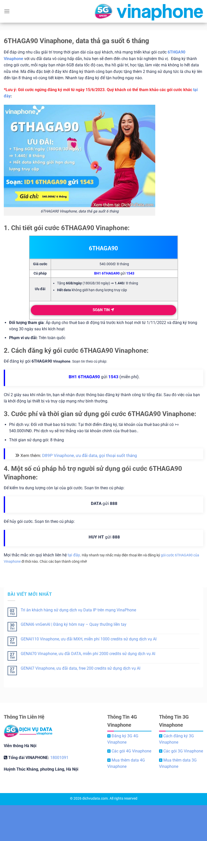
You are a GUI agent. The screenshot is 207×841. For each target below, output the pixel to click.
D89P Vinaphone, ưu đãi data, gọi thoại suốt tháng (89, 455)
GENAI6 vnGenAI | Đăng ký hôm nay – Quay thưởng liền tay (73, 624)
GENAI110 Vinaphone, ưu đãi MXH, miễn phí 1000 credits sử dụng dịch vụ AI (89, 639)
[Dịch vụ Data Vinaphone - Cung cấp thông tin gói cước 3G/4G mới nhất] (103, 11)
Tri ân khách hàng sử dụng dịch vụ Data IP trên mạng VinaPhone (78, 610)
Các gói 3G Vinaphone (183, 751)
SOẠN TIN (102, 310)
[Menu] (7, 11)
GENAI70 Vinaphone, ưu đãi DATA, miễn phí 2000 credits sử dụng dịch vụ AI (88, 653)
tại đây (74, 555)
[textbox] (114, 289)
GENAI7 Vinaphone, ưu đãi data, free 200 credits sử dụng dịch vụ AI (80, 668)
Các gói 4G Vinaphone (131, 751)
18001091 (59, 757)
